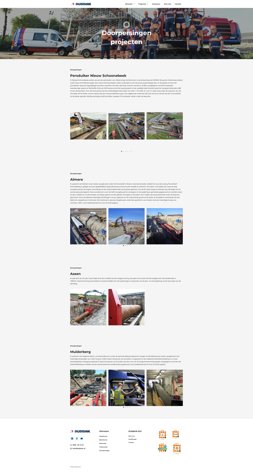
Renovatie (102, 443)
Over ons (167, 4)
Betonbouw (103, 440)
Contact (178, 4)
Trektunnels (103, 447)
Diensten (128, 4)
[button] (121, 151)
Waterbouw (103, 436)
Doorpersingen (104, 450)
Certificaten (132, 439)
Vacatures (156, 4)
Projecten (142, 4)
